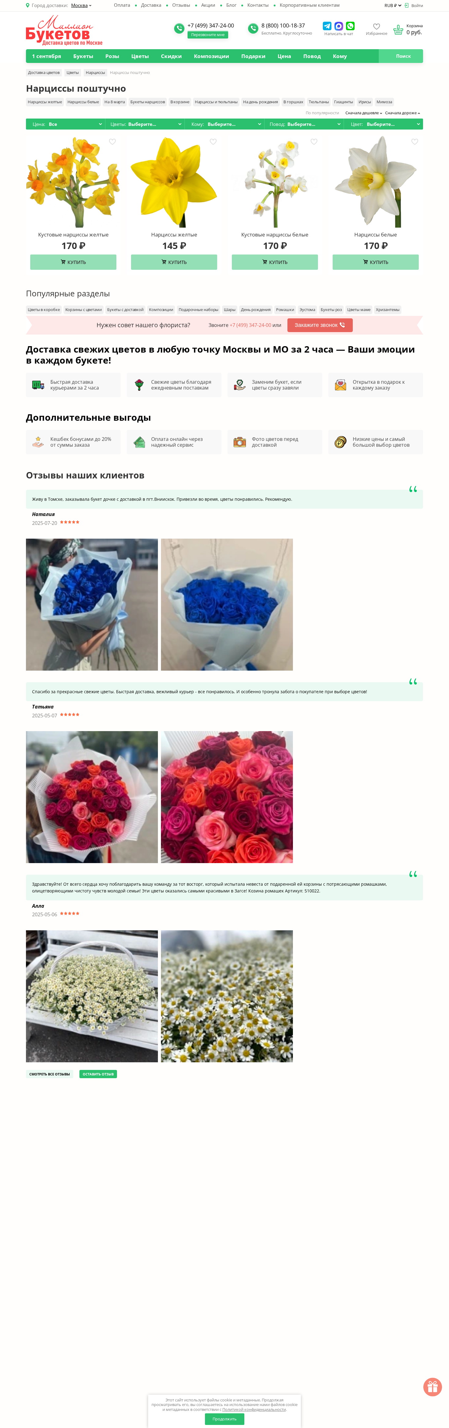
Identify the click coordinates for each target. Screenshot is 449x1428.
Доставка (151, 5)
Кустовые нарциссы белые (274, 234)
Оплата (122, 5)
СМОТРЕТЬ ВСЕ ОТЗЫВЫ (49, 1074)
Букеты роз (331, 309)
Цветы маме (359, 309)
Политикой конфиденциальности (254, 1409)
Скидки (171, 56)
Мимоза (384, 101)
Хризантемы (388, 309)
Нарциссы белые (83, 101)
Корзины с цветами (83, 309)
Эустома (307, 309)
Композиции (211, 56)
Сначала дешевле (362, 112)
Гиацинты (343, 101)
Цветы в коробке (44, 309)
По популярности (322, 112)
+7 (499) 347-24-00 (250, 325)
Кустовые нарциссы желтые (73, 234)
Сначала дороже (401, 112)
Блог (231, 5)
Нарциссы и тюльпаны (216, 101)
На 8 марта (114, 101)
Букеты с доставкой (125, 309)
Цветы (140, 56)
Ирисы (365, 101)
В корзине (179, 101)
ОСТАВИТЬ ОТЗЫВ (98, 1074)
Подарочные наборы (198, 309)
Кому (340, 56)
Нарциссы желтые (45, 101)
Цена (284, 56)
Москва (79, 5)
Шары (229, 309)
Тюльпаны (319, 101)
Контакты (258, 5)
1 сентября (46, 56)
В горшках (293, 101)
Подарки (253, 56)
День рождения (256, 309)
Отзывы (181, 5)
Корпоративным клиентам (310, 5)
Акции (208, 5)
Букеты (83, 56)
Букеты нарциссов (147, 101)
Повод (312, 56)
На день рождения (260, 101)
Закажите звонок (316, 325)
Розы (112, 56)
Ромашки (285, 309)
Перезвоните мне (207, 34)
